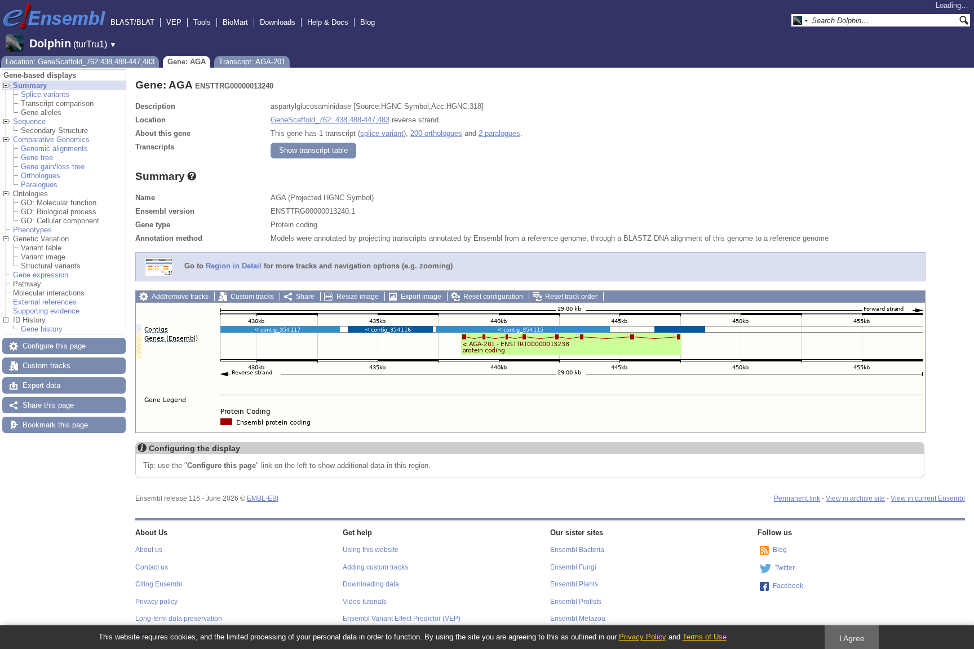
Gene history (42, 329)
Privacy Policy (642, 637)
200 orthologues (436, 133)
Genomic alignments (54, 148)
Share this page (48, 405)
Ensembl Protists (575, 601)
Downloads (277, 22)
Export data (41, 385)
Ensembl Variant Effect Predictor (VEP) (402, 618)
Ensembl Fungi (573, 567)
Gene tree (37, 157)
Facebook (788, 585)
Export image (421, 297)
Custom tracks (46, 365)
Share (305, 297)
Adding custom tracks (375, 567)
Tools (202, 22)
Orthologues (40, 175)
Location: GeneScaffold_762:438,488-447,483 (80, 62)
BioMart (235, 22)
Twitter (785, 567)
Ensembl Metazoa (577, 618)
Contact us (151, 567)
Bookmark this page (55, 425)
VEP (173, 22)
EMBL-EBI (262, 498)
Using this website (371, 549)
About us (148, 549)
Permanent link (797, 498)
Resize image (358, 297)
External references (45, 302)
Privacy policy (156, 601)
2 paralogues (499, 133)
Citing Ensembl (158, 584)
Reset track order (571, 297)
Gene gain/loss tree (53, 166)
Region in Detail (234, 266)
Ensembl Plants (574, 584)
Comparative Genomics (51, 139)
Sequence (29, 121)
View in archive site (855, 498)
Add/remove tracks (180, 297)
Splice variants (45, 94)
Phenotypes (32, 230)
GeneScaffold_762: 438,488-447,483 (330, 120)
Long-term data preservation (178, 618)
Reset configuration (493, 297)
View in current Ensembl (928, 498)
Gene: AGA (186, 62)
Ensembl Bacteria (577, 549)
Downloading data (371, 584)
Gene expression (40, 275)
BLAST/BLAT (132, 22)
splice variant (382, 133)
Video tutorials (365, 601)
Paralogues (39, 184)
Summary (30, 85)
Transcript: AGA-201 (252, 62)
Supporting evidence (46, 311)
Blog (367, 22)
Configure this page (54, 346)
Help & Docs (327, 22)
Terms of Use (705, 637)
